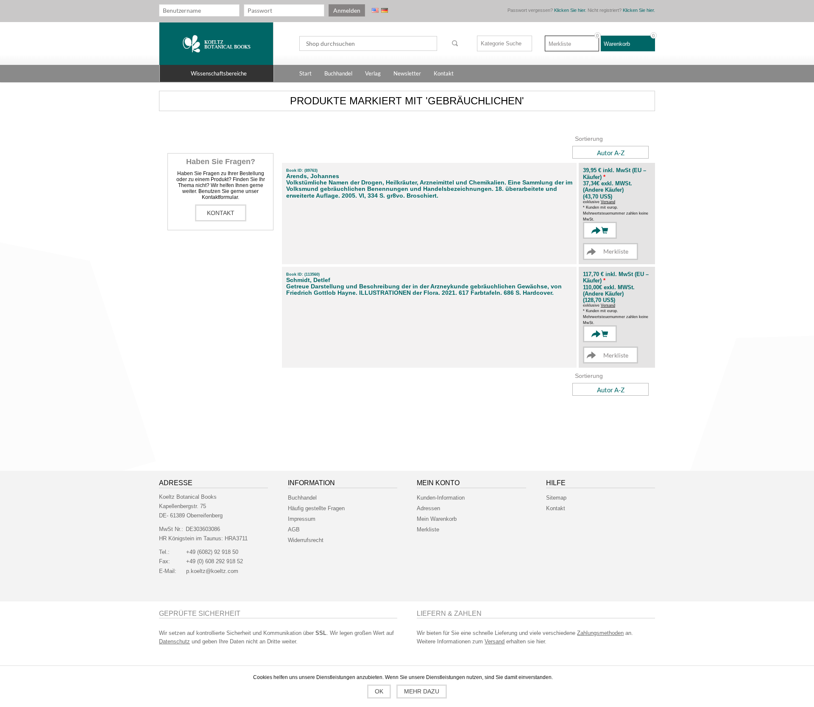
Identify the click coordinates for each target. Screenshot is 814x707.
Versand (608, 202)
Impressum (301, 519)
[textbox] (368, 43)
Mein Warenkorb (437, 519)
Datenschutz (174, 641)
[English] (375, 10)
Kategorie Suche (501, 43)
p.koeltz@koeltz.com (212, 571)
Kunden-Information (441, 498)
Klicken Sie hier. (570, 10)
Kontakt (220, 213)
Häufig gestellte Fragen (316, 508)
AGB (294, 529)
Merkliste (428, 529)
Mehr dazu (421, 691)
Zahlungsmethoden (600, 633)
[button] (216, 73)
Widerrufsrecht (305, 540)
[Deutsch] (384, 10)
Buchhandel (302, 498)
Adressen (428, 508)
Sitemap (556, 498)
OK (379, 691)
